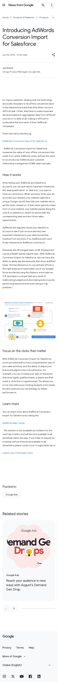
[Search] (43, 5)
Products (44, 17)
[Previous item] (6, 608)
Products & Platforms (23, 17)
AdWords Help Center (13, 423)
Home (5, 17)
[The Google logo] (8, 636)
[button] (53, 55)
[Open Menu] (3, 5)
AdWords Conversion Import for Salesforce (24, 141)
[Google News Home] (21, 5)
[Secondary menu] (52, 5)
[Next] (53, 17)
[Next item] (14, 608)
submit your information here (17, 452)
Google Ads (12, 494)
